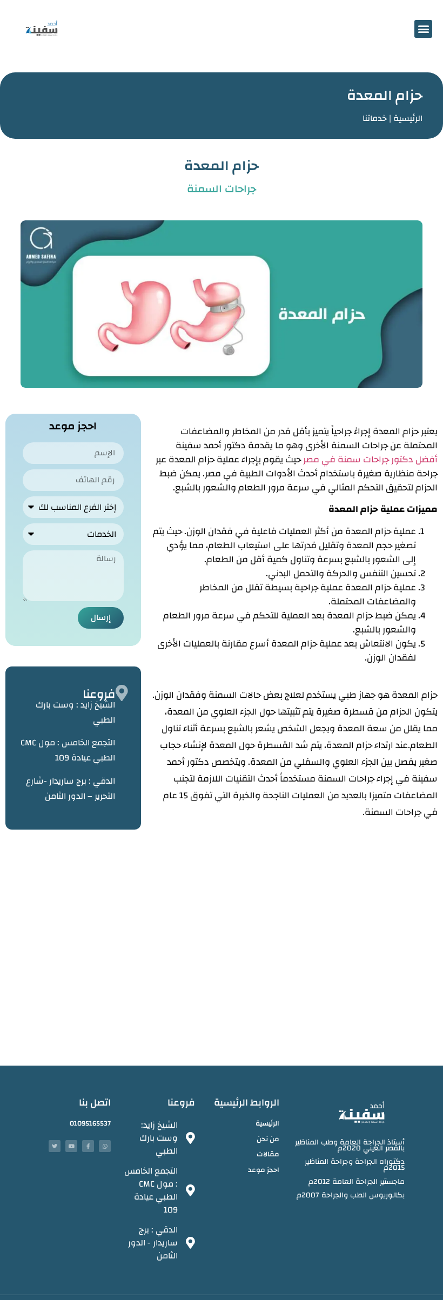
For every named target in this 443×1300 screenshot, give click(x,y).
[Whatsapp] (105, 1146)
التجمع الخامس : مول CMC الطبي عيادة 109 (68, 750)
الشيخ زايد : (75, 712)
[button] (423, 29)
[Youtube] (71, 1146)
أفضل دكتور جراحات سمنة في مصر (370, 459)
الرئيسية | (405, 118)
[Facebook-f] (88, 1146)
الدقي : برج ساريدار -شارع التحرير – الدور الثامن (70, 788)
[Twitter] (55, 1146)
